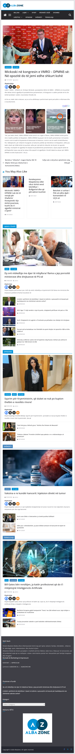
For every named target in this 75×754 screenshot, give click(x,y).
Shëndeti (38, 17)
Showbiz (56, 13)
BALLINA (16, 13)
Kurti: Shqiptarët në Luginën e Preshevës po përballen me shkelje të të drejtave (43, 320)
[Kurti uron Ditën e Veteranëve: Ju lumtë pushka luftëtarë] (9, 518)
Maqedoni (8, 67)
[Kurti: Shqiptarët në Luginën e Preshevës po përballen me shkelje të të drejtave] (9, 321)
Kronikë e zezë (44, 13)
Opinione (28, 17)
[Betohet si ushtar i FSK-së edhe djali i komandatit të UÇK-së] (61, 177)
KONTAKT (6, 663)
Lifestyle (17, 17)
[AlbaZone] (5, 15)
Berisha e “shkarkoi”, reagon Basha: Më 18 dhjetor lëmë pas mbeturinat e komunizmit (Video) (20, 163)
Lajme (24, 13)
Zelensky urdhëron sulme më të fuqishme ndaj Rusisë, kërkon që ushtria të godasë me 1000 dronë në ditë (42, 341)
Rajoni (7, 269)
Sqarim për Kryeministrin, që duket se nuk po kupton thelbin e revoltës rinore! (33, 400)
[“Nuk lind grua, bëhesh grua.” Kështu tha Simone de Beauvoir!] (9, 426)
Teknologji (49, 17)
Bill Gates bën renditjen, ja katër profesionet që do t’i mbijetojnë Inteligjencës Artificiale (33, 586)
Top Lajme (15, 67)
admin (16, 80)
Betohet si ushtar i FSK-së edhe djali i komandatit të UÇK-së (61, 194)
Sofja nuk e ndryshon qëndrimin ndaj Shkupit (56, 161)
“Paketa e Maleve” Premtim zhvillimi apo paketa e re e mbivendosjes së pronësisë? (40, 435)
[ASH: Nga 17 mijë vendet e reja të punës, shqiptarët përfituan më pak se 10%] (9, 311)
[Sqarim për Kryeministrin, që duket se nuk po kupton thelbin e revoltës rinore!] (37, 373)
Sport (34, 13)
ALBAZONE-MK (26, 667)
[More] (18, 87)
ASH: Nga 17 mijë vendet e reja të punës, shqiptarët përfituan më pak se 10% (42, 310)
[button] (28, 12)
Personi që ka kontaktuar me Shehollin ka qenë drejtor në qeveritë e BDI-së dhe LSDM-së (43, 330)
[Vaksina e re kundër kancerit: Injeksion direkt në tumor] (37, 468)
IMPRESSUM (15, 663)
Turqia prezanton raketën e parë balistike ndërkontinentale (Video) (39, 621)
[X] (10, 87)
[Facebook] (6, 87)
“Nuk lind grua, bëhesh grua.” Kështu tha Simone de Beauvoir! (37, 425)
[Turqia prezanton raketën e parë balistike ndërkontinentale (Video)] (9, 623)
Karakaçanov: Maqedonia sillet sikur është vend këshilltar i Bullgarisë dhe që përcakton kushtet (37, 185)
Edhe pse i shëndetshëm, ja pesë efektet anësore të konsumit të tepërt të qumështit (41, 527)
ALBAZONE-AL (14, 667)
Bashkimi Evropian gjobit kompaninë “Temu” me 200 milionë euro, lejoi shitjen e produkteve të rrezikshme (43, 611)
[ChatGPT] (14, 87)
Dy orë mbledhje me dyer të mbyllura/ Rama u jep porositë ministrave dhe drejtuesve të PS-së (37, 275)
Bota (6, 580)
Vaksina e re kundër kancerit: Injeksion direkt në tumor (35, 493)
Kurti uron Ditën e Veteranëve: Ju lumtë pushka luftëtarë (35, 516)
